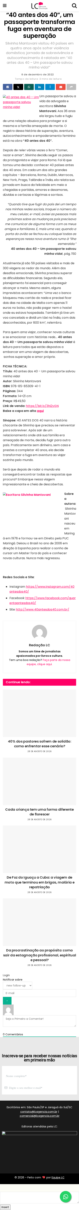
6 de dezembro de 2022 (37, 74)
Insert (5, 1207)
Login (6, 975)
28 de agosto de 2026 (39, 751)
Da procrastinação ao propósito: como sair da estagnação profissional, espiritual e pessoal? (39, 955)
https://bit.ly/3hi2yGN (42, 406)
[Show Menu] (5, 5)
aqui (40, 411)
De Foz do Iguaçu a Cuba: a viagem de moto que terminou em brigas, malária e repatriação (39, 882)
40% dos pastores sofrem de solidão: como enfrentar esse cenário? (39, 743)
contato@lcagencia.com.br (38, 1112)
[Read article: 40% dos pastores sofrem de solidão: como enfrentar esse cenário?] (39, 713)
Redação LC (39, 645)
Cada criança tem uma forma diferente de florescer (39, 812)
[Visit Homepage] (39, 6)
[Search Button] (74, 5)
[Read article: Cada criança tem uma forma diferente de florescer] (39, 781)
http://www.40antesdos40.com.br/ (42, 609)
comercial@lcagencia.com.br (39, 1116)
